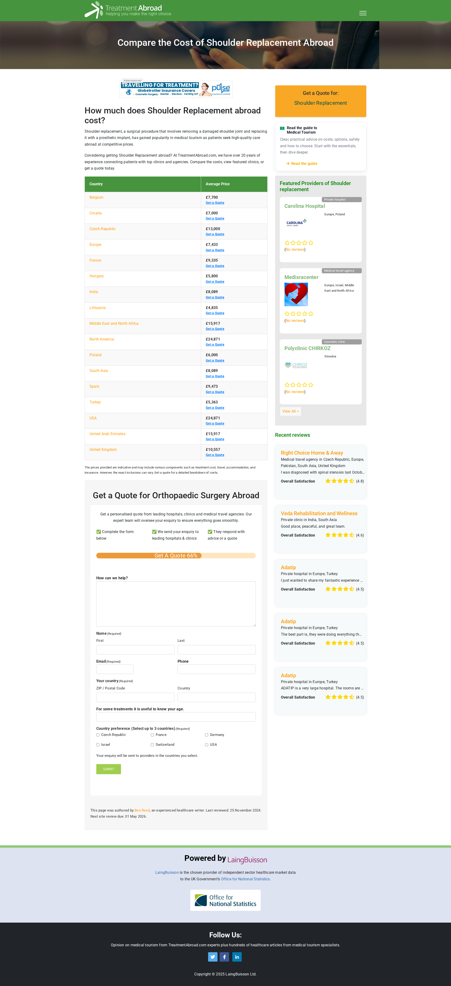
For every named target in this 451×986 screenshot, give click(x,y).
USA (93, 418)
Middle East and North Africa (114, 323)
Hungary (96, 276)
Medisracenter (301, 277)
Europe (95, 244)
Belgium (96, 197)
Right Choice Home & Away (312, 453)
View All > (290, 411)
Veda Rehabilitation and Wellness (319, 513)
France (95, 260)
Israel (105, 744)
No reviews (295, 249)
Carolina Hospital (304, 206)
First (100, 640)
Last (181, 640)
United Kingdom (103, 449)
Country (184, 688)
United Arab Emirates (107, 434)
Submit (108, 769)
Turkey (95, 402)
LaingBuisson (167, 872)
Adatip (288, 567)
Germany (217, 735)
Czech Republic (102, 229)
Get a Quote (215, 203)
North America (101, 339)
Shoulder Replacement (320, 103)
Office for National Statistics (245, 879)
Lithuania (97, 307)
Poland (95, 355)
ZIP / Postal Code (110, 688)
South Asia (98, 370)
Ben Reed (142, 810)
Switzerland (165, 744)
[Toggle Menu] (363, 13)
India (93, 292)
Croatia (95, 213)
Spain (94, 386)
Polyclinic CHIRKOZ (307, 348)
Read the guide (304, 163)
